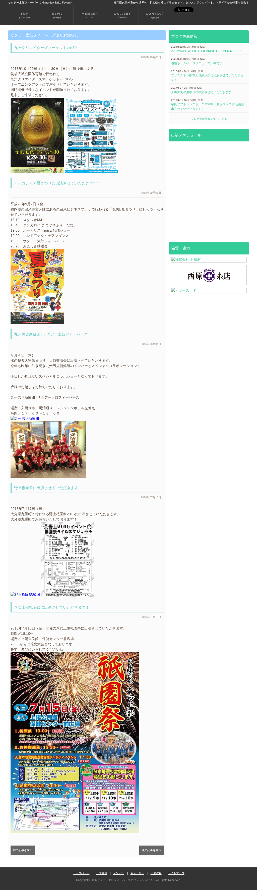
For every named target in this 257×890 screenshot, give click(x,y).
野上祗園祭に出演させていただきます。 (48, 488)
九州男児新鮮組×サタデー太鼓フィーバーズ (51, 334)
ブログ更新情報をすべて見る (209, 118)
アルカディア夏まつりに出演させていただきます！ (57, 183)
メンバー (118, 873)
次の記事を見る (151, 850)
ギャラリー (137, 873)
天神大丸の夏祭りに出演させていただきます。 (202, 92)
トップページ (81, 873)
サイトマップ (176, 873)
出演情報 (101, 873)
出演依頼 (156, 873)
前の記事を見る (22, 850)
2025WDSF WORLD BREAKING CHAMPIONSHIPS (206, 51)
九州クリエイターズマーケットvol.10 (45, 47)
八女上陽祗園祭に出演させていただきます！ (51, 607)
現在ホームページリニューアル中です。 (198, 63)
